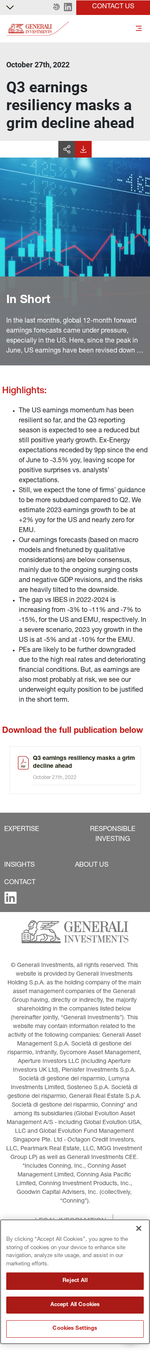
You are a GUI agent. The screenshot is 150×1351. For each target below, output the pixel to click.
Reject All (74, 1281)
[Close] (139, 1228)
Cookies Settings (74, 1328)
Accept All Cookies (75, 1305)
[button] (56, 7)
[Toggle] (139, 29)
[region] (75, 1281)
